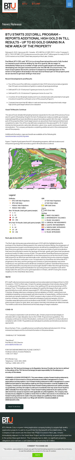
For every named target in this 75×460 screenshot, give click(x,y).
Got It (37, 455)
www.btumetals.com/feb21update (17, 136)
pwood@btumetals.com (13, 345)
